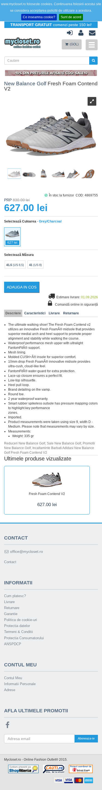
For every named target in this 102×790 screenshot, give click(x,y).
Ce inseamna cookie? (39, 17)
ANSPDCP (12, 644)
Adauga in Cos (21, 287)
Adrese (9, 690)
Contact (10, 562)
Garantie (10, 614)
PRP (8, 200)
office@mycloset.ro (26, 551)
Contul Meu (13, 678)
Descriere (13, 313)
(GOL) (74, 44)
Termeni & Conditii (18, 632)
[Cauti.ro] (53, 769)
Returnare (71, 313)
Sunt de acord (71, 17)
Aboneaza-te (86, 738)
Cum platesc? (15, 596)
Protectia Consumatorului (24, 638)
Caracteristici (34, 313)
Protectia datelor (17, 626)
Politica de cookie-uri (20, 620)
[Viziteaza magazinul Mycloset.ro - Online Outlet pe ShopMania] (23, 769)
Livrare (54, 313)
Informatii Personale (20, 684)
